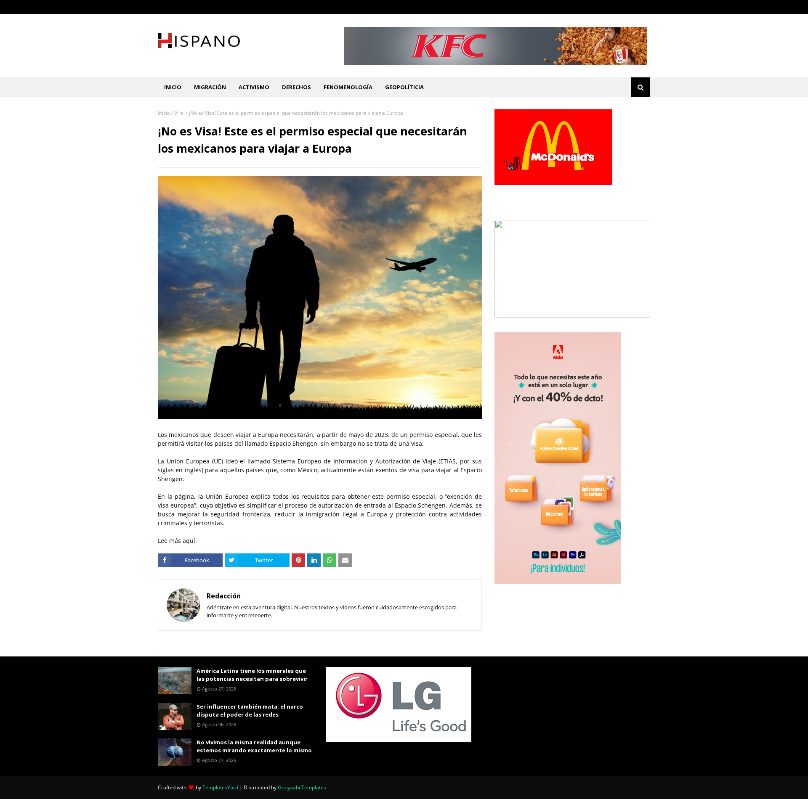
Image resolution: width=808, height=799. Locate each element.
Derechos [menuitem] (296, 87)
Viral (179, 112)
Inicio (164, 112)
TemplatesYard (220, 787)
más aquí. (183, 541)
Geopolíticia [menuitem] (404, 87)
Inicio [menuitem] (172, 87)
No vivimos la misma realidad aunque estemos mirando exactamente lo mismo (254, 746)
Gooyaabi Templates (302, 787)
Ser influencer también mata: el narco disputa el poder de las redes (250, 711)
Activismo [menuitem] (254, 87)
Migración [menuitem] (210, 87)
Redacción (224, 596)
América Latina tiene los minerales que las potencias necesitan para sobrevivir (252, 675)
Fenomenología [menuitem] (348, 87)
